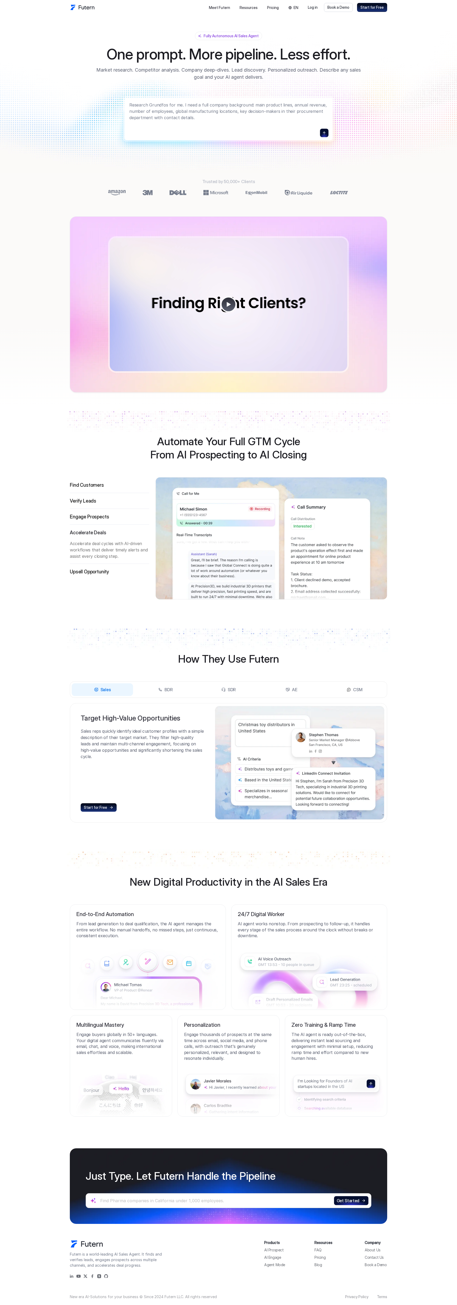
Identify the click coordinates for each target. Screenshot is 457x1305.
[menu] (233, 7)
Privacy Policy (356, 1296)
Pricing (273, 7)
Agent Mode (274, 1264)
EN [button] (296, 7)
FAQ (318, 1250)
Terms (382, 1296)
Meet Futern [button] (219, 7)
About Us (373, 1250)
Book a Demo (338, 7)
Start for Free (372, 7)
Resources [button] (249, 7)
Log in (313, 7)
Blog (318, 1264)
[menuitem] (219, 7)
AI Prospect (274, 1250)
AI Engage (272, 1257)
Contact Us (374, 1257)
